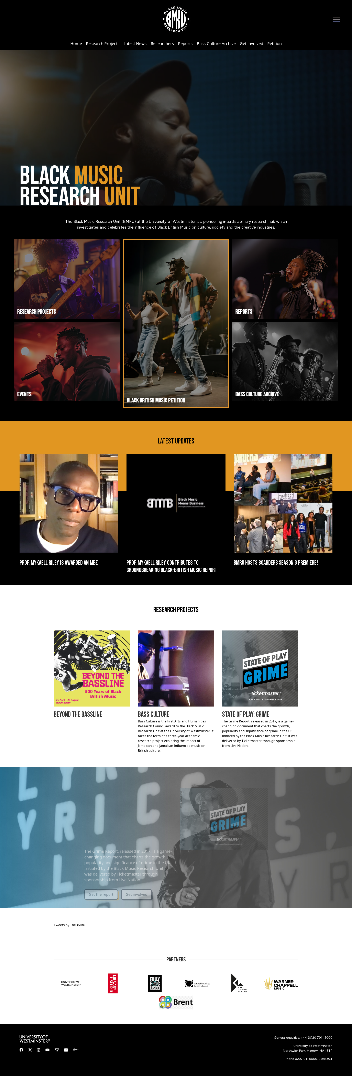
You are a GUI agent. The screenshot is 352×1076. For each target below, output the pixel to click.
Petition (274, 43)
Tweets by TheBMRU (69, 925)
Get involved (251, 43)
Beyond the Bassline (78, 714)
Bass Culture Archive (216, 43)
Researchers (162, 43)
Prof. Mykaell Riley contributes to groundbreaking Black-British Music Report (171, 566)
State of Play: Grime (245, 714)
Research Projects (103, 43)
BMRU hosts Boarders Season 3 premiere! (276, 562)
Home (76, 43)
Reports (185, 43)
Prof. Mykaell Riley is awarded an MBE (59, 562)
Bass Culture (153, 714)
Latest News (135, 43)
